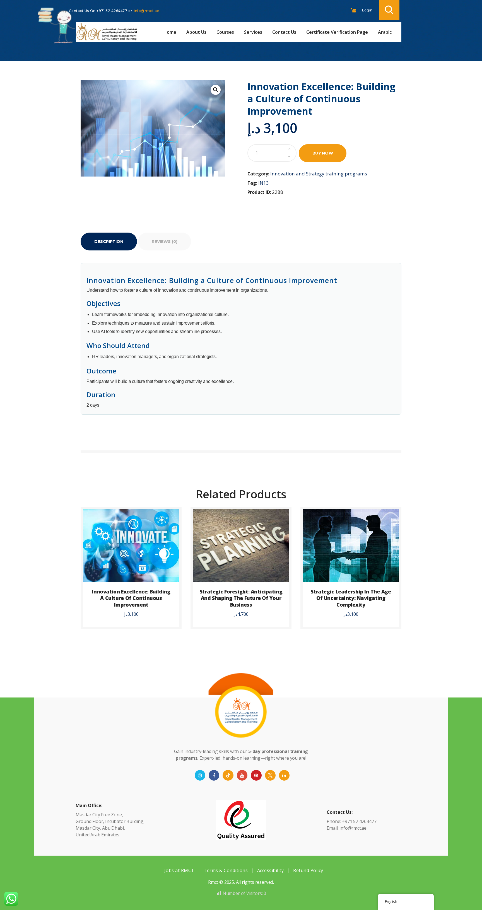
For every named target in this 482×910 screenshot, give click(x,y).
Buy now (322, 153)
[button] (216, 90)
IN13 (263, 183)
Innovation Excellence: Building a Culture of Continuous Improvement (131, 598)
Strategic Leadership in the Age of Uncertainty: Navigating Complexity (351, 598)
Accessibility (270, 870)
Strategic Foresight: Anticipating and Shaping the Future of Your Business (241, 598)
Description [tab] (108, 241)
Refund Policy (308, 870)
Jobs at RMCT (179, 870)
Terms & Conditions (226, 870)
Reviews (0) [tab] (164, 241)
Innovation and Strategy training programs (318, 173)
